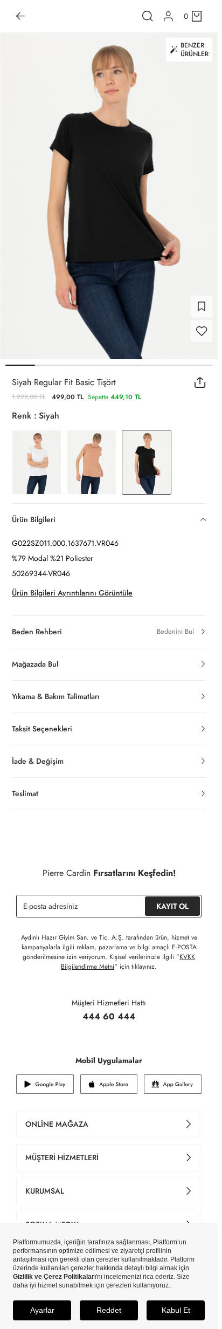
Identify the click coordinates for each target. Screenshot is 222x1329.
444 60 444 (108, 1016)
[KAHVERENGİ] (91, 462)
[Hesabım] (168, 16)
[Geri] (20, 16)
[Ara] (147, 16)
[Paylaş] (200, 382)
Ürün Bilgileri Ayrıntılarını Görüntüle (72, 592)
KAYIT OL (172, 906)
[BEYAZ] (36, 462)
